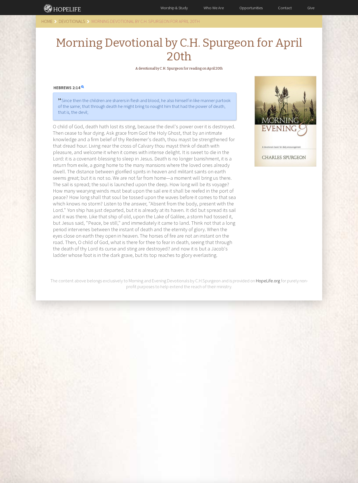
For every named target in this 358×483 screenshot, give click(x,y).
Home (47, 21)
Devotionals (72, 21)
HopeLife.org (268, 281)
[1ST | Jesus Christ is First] (62, 7)
